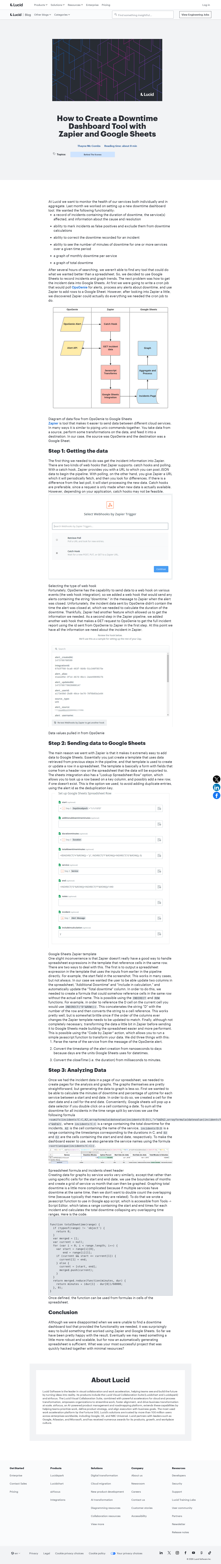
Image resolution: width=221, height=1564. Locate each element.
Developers (179, 1475)
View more (97, 1524)
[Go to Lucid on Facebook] (185, 1552)
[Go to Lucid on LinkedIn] (161, 1552)
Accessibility (139, 1515)
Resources (74, 4)
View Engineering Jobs (195, 14)
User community (182, 1507)
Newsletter (178, 1524)
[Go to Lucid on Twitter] (169, 1552)
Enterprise (92, 4)
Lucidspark (57, 1475)
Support (177, 1491)
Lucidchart (57, 1483)
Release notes (180, 1532)
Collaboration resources (106, 1515)
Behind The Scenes (92, 154)
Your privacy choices (129, 1553)
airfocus (55, 1491)
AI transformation (102, 1499)
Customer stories (142, 1507)
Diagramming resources (105, 1507)
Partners (177, 1515)
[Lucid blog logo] (21, 14)
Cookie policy (97, 1553)
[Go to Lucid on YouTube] (193, 1552)
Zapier (53, 423)
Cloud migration (101, 1483)
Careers (136, 1491)
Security (177, 1483)
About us (137, 1475)
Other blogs (41, 14)
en (16, 1553)
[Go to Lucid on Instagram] (177, 1552)
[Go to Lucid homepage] (21, 5)
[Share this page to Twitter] (216, 779)
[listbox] (143, 14)
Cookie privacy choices (69, 1553)
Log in (206, 4)
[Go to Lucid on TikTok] (209, 1552)
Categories (61, 14)
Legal (46, 1553)
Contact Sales (18, 1483)
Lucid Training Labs (184, 1499)
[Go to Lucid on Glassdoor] (201, 1552)
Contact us (138, 1499)
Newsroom (138, 1483)
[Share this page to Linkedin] (216, 787)
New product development (107, 1491)
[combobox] (144, 15)
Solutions (56, 4)
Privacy (33, 1553)
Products (39, 4)
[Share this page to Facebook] (216, 795)
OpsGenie (80, 287)
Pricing (106, 4)
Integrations (57, 1499)
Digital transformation (104, 1475)
